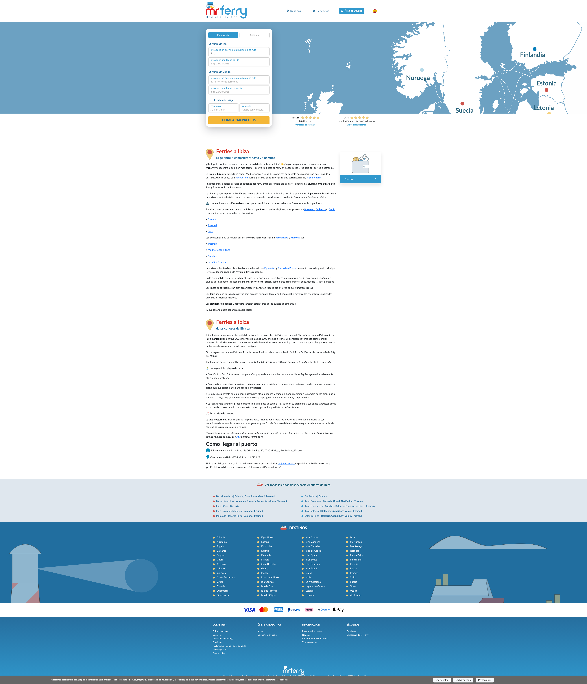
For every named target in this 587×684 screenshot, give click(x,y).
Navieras (306, 635)
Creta (220, 582)
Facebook (351, 631)
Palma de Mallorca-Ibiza (229, 516)
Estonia (265, 551)
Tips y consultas (309, 642)
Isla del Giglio (268, 595)
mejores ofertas (286, 463)
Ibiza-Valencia (312, 511)
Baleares (221, 551)
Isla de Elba (267, 586)
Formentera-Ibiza (225, 501)
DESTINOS (298, 528)
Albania (221, 537)
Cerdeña (221, 564)
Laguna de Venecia (315, 586)
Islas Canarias (313, 542)
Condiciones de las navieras (315, 639)
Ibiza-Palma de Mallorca (229, 511)
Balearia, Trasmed (253, 511)
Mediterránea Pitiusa (219, 250)
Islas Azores (312, 537)
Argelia (220, 546)
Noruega (354, 551)
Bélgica (221, 555)
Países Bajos (356, 555)
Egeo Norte (267, 537)
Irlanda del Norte (270, 577)
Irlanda (265, 573)
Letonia (310, 591)
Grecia (264, 568)
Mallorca (295, 237)
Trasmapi (212, 244)
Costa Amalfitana (226, 577)
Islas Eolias (311, 559)
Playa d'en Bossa (286, 268)
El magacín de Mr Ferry (358, 635)
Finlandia (266, 555)
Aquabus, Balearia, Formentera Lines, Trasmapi (261, 501)
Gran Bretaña (268, 564)
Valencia (321, 209)
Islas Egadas (312, 555)
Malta (353, 537)
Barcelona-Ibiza (224, 496)
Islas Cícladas (313, 546)
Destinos (295, 11)
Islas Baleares (314, 177)
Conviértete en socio (267, 635)
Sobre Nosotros (220, 631)
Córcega (221, 573)
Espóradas (266, 546)
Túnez (353, 586)
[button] (376, 11)
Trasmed (212, 225)
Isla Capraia (267, 582)
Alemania (222, 542)
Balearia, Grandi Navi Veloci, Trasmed (254, 496)
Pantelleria (356, 559)
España (265, 542)
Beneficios (322, 11)
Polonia (354, 564)
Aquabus (212, 256)
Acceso (260, 631)
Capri (220, 559)
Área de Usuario (353, 11)
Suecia (353, 582)
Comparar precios (239, 120)
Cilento (221, 568)
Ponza (353, 568)
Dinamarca (223, 591)
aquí (238, 437)
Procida (354, 573)
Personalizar (484, 680)
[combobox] (238, 53)
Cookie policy (219, 653)
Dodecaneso (223, 595)
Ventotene (355, 595)
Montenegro (356, 546)
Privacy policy (219, 650)
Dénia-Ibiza (311, 496)
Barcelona (309, 209)
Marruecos (356, 542)
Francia (265, 559)
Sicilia (353, 577)
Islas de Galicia (313, 551)
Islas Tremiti (312, 568)
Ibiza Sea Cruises (217, 262)
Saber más (283, 680)
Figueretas (269, 268)
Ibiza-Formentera (314, 506)
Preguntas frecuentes (312, 631)
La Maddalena (313, 582)
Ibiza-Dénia (222, 506)
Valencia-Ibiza (312, 516)
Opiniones (217, 642)
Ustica (353, 591)
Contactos (217, 635)
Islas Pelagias (313, 564)
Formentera (241, 177)
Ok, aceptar (442, 680)
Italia (308, 577)
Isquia (309, 573)
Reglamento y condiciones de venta (229, 646)
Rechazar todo (463, 680)
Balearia (212, 219)
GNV (210, 231)
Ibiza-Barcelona (313, 501)
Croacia (221, 586)
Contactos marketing (223, 639)
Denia (332, 209)
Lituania (310, 595)
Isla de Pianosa (269, 591)
